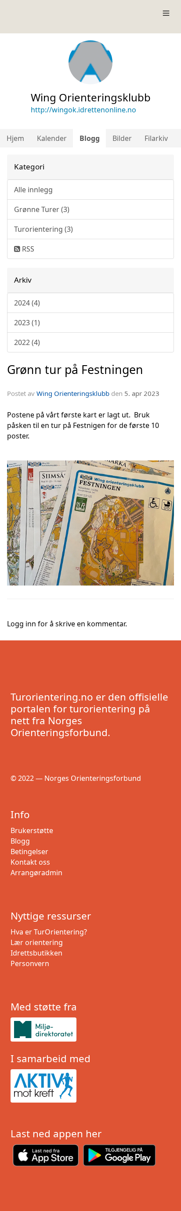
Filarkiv (156, 138)
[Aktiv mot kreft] (90, 1086)
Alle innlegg (33, 189)
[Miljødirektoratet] (90, 1029)
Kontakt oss (30, 862)
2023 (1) (27, 322)
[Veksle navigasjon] (166, 13)
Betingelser (29, 851)
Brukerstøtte (32, 830)
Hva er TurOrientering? (49, 932)
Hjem (15, 138)
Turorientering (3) (43, 229)
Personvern (30, 963)
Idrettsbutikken (36, 953)
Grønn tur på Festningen (75, 369)
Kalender (52, 138)
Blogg (90, 138)
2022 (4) (27, 342)
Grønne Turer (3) (41, 209)
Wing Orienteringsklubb (72, 393)
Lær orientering (37, 942)
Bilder (122, 138)
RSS (27, 249)
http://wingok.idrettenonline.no (83, 110)
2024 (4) (27, 303)
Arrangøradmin (36, 872)
